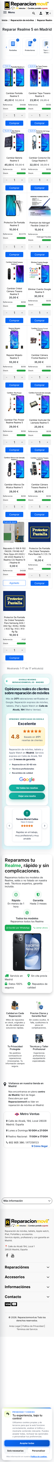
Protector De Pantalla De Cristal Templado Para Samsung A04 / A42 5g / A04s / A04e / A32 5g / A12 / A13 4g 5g (14, 624)
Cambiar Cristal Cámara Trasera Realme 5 (14, 291)
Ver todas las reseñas (27, 788)
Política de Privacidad (33, 1326)
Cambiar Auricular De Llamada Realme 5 (39, 421)
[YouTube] (12, 1256)
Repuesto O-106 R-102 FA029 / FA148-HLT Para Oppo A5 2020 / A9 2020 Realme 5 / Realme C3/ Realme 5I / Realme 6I (14, 555)
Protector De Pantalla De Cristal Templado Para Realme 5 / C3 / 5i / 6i (39, 552)
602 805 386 (16, 1142)
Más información (13, 1200)
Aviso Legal (14, 1326)
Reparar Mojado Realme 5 (14, 356)
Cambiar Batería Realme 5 (14, 159)
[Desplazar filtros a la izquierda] (6, 47)
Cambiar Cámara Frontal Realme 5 (39, 356)
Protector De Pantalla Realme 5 (14, 224)
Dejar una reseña (27, 796)
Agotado (14, 582)
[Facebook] (7, 1256)
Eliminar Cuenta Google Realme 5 (39, 290)
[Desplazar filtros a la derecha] (47, 47)
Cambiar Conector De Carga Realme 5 (39, 159)
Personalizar (38, 1450)
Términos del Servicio (27, 1329)
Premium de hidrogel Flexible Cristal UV (40, 224)
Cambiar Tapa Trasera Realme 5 (39, 94)
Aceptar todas (27, 1443)
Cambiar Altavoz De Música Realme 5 (14, 486)
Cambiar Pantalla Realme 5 (14, 94)
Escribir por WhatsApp (19, 928)
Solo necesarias (15, 1450)
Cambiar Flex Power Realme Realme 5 (14, 421)
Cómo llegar (40, 1146)
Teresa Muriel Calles (27, 819)
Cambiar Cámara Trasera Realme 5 (39, 486)
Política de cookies (39, 1456)
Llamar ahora (42, 928)
